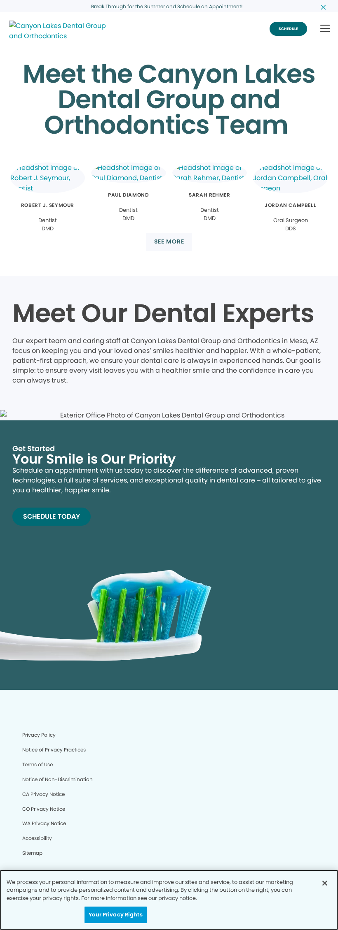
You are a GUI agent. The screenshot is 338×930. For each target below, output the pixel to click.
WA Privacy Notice (44, 823)
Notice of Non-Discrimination (57, 779)
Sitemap (32, 852)
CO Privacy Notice (43, 808)
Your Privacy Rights (115, 914)
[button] (325, 29)
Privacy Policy (39, 734)
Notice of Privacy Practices (54, 749)
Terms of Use (37, 764)
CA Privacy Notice (43, 794)
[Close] (325, 883)
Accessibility (37, 838)
